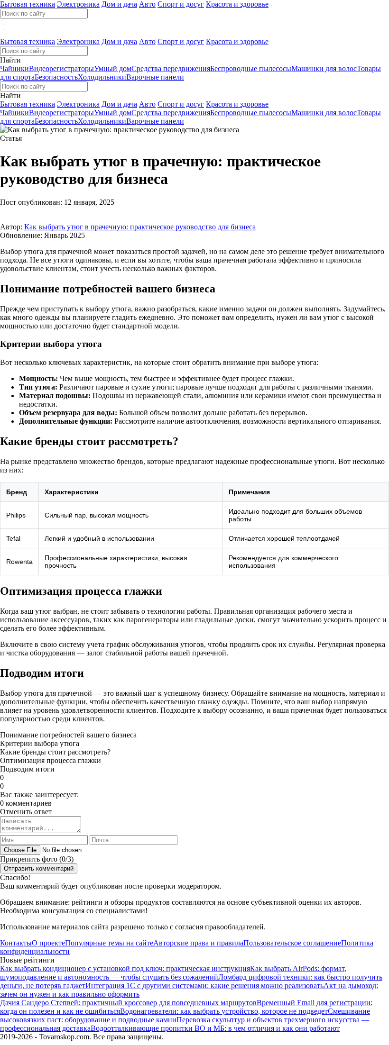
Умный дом (112, 68)
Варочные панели (155, 77)
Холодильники (102, 77)
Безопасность (56, 77)
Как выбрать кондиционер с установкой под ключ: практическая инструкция (125, 968)
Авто (147, 4)
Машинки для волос (324, 68)
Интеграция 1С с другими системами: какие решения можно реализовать (204, 985)
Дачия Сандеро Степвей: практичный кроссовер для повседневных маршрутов (128, 1003)
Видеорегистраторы (61, 68)
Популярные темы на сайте (109, 943)
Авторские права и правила (198, 943)
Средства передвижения (170, 68)
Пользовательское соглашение (292, 943)
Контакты (16, 943)
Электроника (78, 4)
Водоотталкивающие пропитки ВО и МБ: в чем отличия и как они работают (215, 1028)
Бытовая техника (27, 4)
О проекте (48, 943)
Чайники (14, 68)
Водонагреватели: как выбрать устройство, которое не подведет (224, 1011)
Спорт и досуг (180, 4)
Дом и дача (119, 4)
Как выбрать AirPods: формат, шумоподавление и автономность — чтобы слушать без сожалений (173, 972)
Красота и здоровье (237, 4)
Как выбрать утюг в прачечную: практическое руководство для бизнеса (140, 227)
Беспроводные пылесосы (250, 68)
